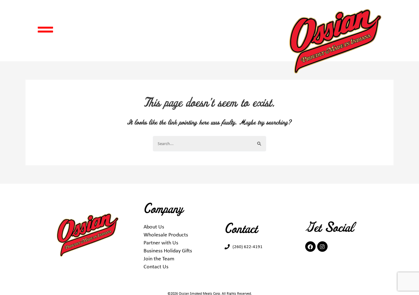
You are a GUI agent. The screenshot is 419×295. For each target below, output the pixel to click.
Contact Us (156, 266)
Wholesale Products (166, 234)
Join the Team (159, 258)
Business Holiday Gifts (168, 250)
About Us (154, 226)
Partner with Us (161, 242)
